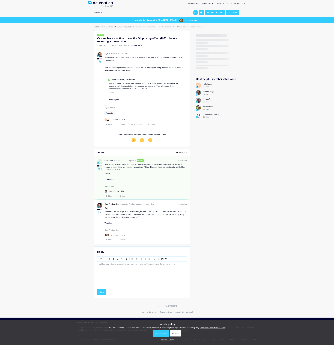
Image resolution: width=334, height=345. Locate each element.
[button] (215, 12)
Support (206, 3)
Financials (128, 27)
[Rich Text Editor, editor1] (142, 274)
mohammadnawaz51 (211, 114)
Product (221, 3)
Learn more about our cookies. (212, 328)
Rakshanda (207, 84)
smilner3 (206, 99)
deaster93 (109, 160)
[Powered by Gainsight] (167, 307)
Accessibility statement (183, 312)
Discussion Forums (114, 27)
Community (237, 3)
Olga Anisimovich (112, 204)
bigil (106, 53)
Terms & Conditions (149, 312)
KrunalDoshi (208, 107)
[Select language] (201, 12)
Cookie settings (165, 312)
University (192, 3)
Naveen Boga (208, 91)
